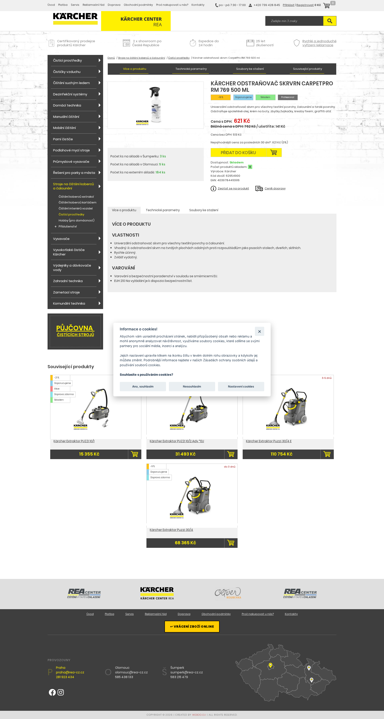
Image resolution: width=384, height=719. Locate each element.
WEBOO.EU (199, 715)
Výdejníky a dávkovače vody (72, 267)
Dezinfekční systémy (70, 94)
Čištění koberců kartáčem (77, 203)
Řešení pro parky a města (74, 172)
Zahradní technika (68, 281)
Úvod (51, 5)
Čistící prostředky (67, 60)
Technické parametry (191, 69)
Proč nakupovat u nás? (172, 5)
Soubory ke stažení (250, 69)
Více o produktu (134, 69)
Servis (75, 5)
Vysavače (61, 238)
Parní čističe (63, 139)
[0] (326, 6)
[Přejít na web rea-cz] (84, 597)
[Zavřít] (259, 331)
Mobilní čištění (64, 127)
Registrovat (305, 5)
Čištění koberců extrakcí (76, 197)
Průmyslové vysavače (71, 161)
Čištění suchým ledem (71, 82)
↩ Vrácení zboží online (192, 626)
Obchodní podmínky (138, 5)
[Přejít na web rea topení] (300, 597)
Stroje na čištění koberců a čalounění (73, 186)
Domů (111, 58)
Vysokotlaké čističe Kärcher (69, 252)
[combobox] (294, 21)
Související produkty (307, 69)
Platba (63, 5)
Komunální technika (69, 303)
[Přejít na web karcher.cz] (157, 598)
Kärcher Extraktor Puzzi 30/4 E (269, 441)
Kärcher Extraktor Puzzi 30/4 (171, 530)
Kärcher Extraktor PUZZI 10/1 (74, 441)
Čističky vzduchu (66, 71)
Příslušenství (68, 227)
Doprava (114, 5)
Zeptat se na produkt (233, 188)
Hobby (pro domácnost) (76, 221)
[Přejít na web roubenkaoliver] (228, 600)
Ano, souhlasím (143, 386)
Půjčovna (75, 330)
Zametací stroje (66, 292)
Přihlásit (288, 5)
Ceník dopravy (275, 188)
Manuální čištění (66, 116)
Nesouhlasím (192, 386)
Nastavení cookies (241, 386)
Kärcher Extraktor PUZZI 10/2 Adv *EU (177, 441)
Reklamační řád (93, 5)
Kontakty (198, 5)
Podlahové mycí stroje (71, 150)
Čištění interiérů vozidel (76, 209)
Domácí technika (67, 105)
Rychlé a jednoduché (319, 43)
